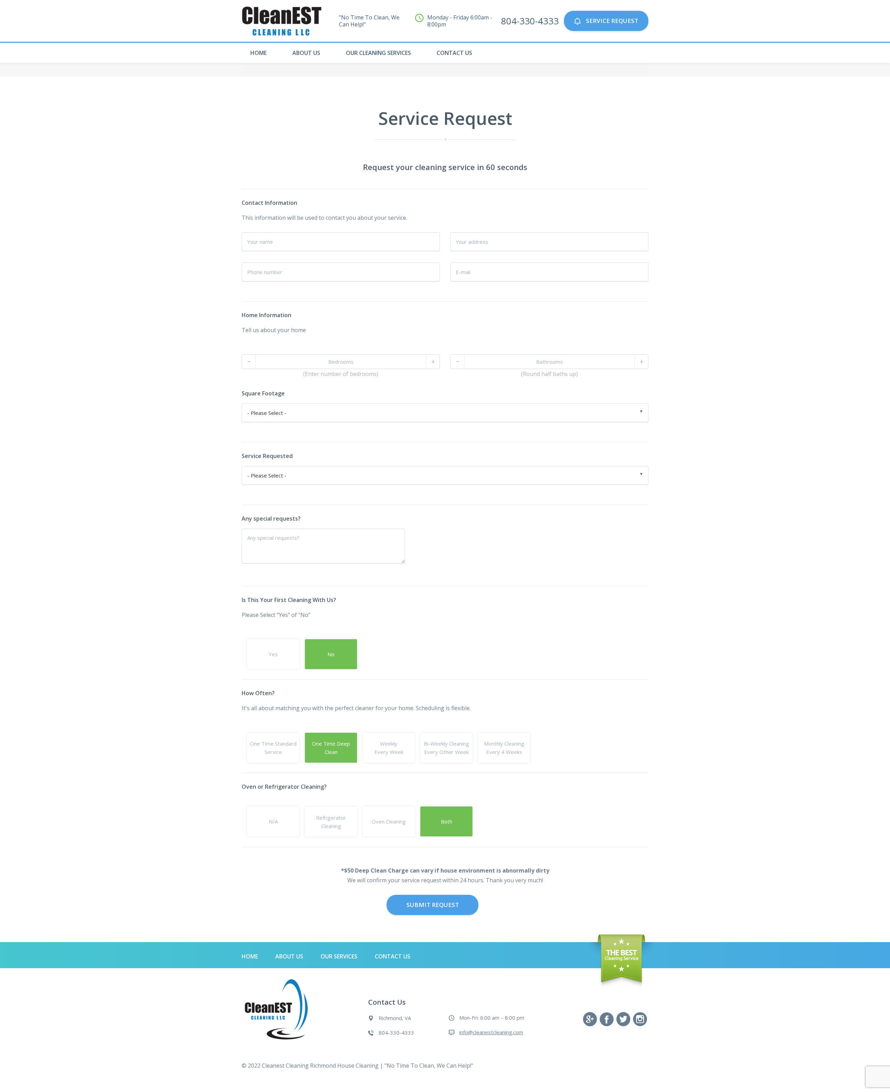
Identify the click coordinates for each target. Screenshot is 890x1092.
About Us (306, 53)
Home (258, 53)
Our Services (339, 956)
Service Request (611, 21)
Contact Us (454, 53)
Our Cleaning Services (378, 53)
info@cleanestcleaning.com (491, 1032)
